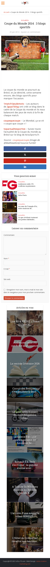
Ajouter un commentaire (30, 32)
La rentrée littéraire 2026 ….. (25, 365)
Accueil (6, 12)
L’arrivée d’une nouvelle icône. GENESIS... (25, 515)
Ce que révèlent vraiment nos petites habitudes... (28, 218)
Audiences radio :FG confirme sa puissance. (27, 185)
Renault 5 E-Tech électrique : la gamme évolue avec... (25, 465)
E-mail (7, 269)
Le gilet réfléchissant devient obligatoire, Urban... (25, 415)
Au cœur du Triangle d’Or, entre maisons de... (27, 207)
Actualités (25, 20)
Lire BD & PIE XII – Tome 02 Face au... (24, 323)
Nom (6, 258)
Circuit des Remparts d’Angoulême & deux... (25, 390)
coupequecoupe (20, 140)
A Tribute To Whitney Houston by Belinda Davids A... (25, 489)
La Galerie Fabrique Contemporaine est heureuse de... (25, 440)
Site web (7, 279)
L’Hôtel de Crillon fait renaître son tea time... (25, 539)
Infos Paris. (22, 195)
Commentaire (9, 235)
